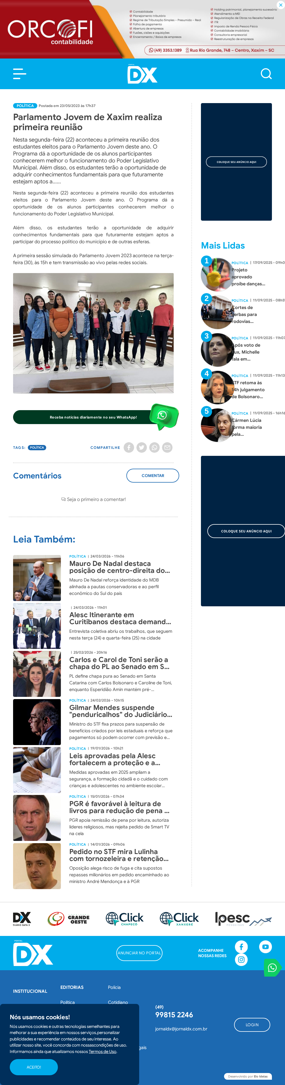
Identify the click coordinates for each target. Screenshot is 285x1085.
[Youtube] (265, 946)
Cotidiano (118, 1002)
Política (25, 105)
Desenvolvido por (248, 1076)
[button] (19, 74)
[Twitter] (141, 447)
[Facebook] (129, 447)
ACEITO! (34, 1067)
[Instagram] (241, 959)
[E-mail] (167, 447)
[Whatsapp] (154, 447)
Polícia (114, 987)
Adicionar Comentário (153, 479)
